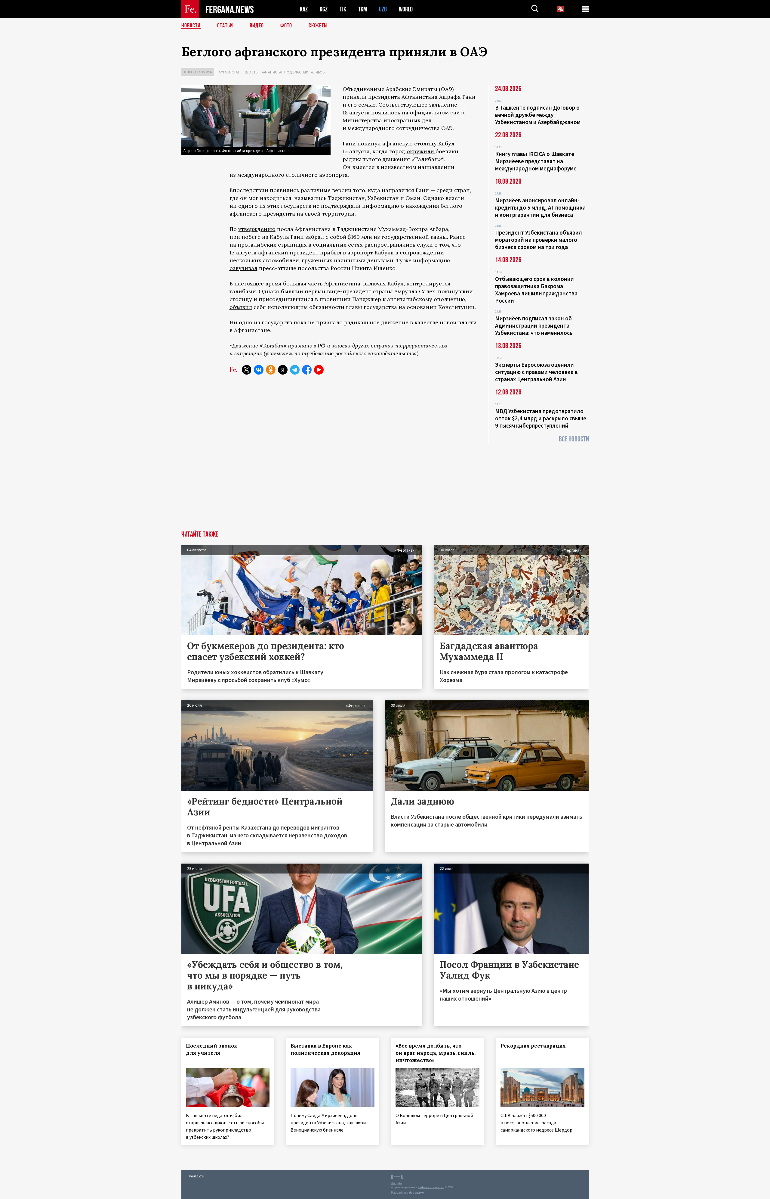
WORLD (406, 9)
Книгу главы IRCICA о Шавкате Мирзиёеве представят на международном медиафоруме (536, 161)
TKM (362, 9)
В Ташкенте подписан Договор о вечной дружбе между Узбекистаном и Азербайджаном (538, 115)
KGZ (324, 9)
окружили (421, 151)
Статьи (225, 26)
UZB (383, 9)
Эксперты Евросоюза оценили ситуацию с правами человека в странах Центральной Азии (536, 372)
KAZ (304, 9)
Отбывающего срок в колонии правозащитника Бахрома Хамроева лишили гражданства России (536, 289)
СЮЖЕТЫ (318, 26)
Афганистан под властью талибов (293, 72)
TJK (343, 9)
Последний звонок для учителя (211, 1049)
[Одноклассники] (271, 370)
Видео (257, 26)
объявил (240, 307)
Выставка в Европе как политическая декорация (325, 1049)
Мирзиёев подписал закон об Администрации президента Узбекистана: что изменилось (533, 325)
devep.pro (416, 1192)
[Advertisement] (385, 486)
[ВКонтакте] (258, 370)
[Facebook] (307, 370)
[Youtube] (319, 370)
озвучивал (243, 268)
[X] (246, 370)
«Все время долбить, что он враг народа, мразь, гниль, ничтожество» (436, 1053)
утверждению (257, 229)
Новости (191, 26)
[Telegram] (295, 370)
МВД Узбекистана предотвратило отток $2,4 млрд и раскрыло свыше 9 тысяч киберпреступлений (540, 418)
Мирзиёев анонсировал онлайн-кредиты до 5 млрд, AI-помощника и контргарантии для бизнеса (540, 207)
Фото (286, 26)
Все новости (574, 439)
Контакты (196, 1176)
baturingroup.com (431, 1187)
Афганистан (229, 72)
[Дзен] (283, 370)
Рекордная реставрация (533, 1045)
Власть (251, 72)
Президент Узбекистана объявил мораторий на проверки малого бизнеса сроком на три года (538, 240)
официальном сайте (438, 112)
